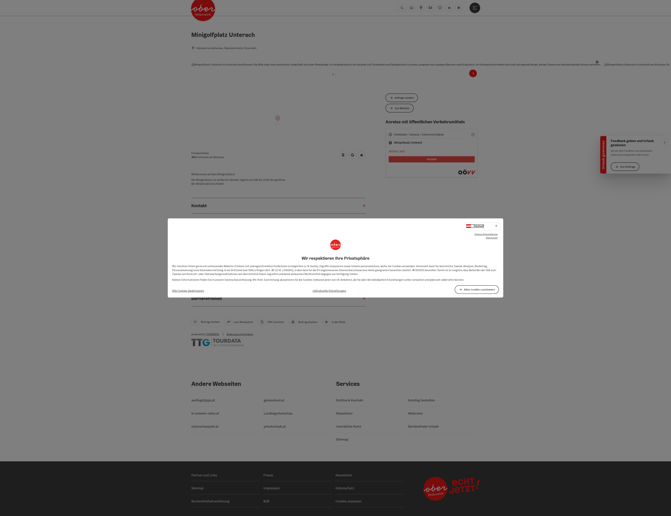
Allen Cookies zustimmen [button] (479, 289)
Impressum (492, 237)
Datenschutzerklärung (486, 234)
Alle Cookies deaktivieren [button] (188, 291)
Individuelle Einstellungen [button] (329, 291)
